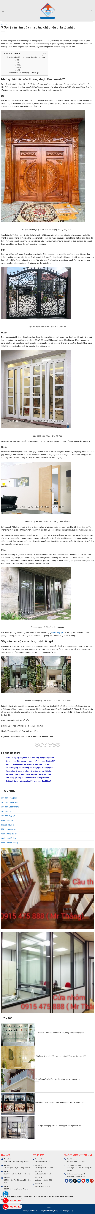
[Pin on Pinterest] (54, 745)
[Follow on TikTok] (75, 1181)
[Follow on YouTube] (92, 1181)
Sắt (18, 62)
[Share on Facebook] (41, 745)
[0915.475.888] (5, 1200)
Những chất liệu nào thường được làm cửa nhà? (27, 57)
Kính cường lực (7, 820)
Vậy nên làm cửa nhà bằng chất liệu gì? (24, 73)
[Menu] (3, 10)
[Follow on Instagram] (71, 1181)
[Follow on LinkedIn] (87, 1181)
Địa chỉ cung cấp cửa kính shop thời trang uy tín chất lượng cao (29, 768)
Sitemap (47, 1207)
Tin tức (4, 24)
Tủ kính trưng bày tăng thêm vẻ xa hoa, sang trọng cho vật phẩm (30, 758)
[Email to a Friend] (50, 745)
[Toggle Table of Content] (43, 54)
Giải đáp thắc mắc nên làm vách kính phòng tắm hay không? (28, 781)
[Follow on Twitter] (79, 1181)
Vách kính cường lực (9, 834)
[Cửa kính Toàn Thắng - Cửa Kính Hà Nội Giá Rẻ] (47, 10)
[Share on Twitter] (45, 745)
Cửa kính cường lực (9, 798)
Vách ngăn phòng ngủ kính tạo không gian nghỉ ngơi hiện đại (28, 771)
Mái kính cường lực (8, 829)
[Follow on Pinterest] (83, 1181)
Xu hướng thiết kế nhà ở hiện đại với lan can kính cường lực (28, 764)
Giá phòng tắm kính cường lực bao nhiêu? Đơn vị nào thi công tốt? (30, 761)
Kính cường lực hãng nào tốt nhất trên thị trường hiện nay (27, 778)
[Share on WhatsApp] (37, 745)
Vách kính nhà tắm (8, 838)
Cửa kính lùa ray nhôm (10, 807)
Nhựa (19, 67)
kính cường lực (57, 632)
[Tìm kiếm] (92, 10)
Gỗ (18, 60)
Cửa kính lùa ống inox (9, 802)
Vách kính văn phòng (9, 843)
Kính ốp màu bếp (7, 825)
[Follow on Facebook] (66, 1181)
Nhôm (19, 65)
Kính (18, 70)
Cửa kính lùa (6, 811)
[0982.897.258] (5, 1206)
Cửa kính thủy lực (8, 816)
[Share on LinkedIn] (58, 745)
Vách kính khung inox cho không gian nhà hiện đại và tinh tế (28, 774)
